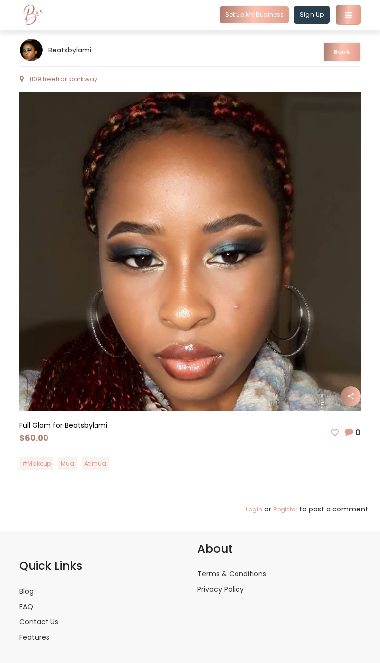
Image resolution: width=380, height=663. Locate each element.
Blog (26, 591)
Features (34, 637)
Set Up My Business (254, 14)
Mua (67, 463)
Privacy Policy (220, 589)
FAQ (26, 607)
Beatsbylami (69, 50)
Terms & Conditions (231, 574)
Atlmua (95, 463)
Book (341, 52)
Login (254, 509)
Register (285, 509)
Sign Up (312, 14)
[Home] (33, 15)
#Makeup (36, 463)
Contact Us (38, 622)
